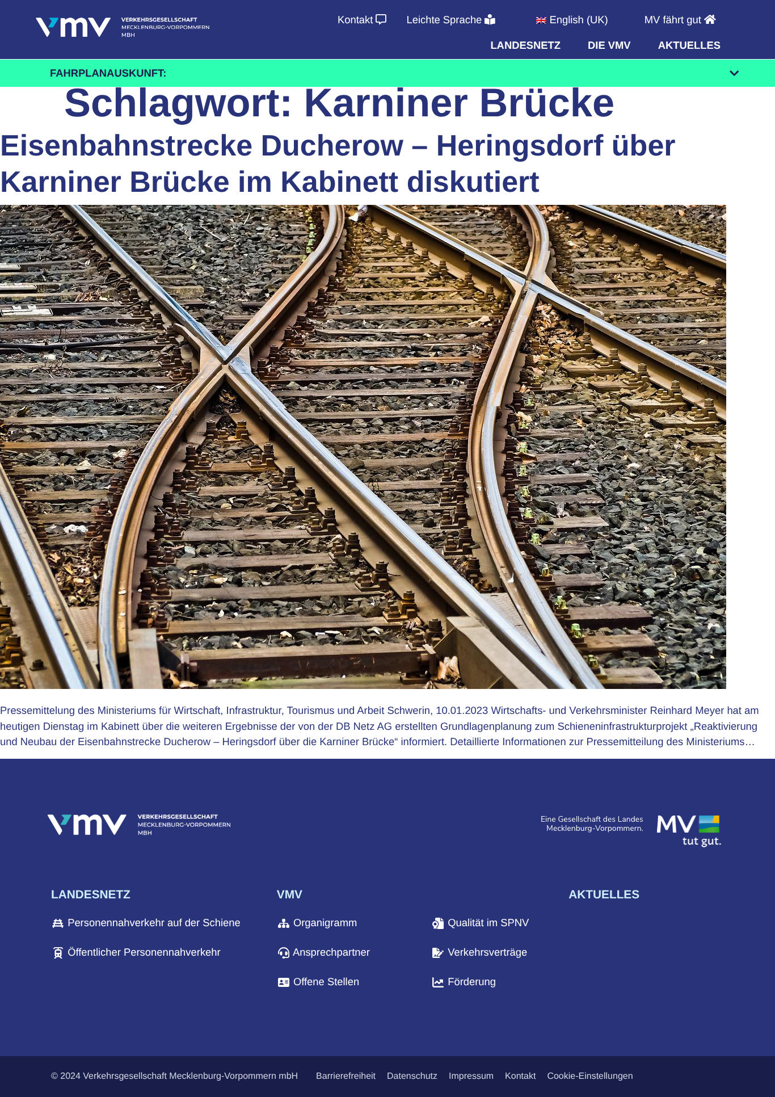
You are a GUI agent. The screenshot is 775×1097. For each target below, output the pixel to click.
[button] (525, 45)
